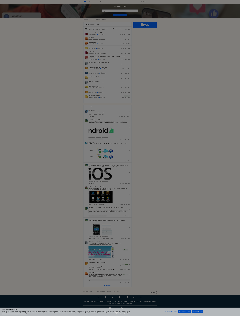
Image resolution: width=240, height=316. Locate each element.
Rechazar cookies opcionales (184, 311)
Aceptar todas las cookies (198, 311)
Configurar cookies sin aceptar (171, 311)
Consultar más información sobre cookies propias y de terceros (14, 313)
